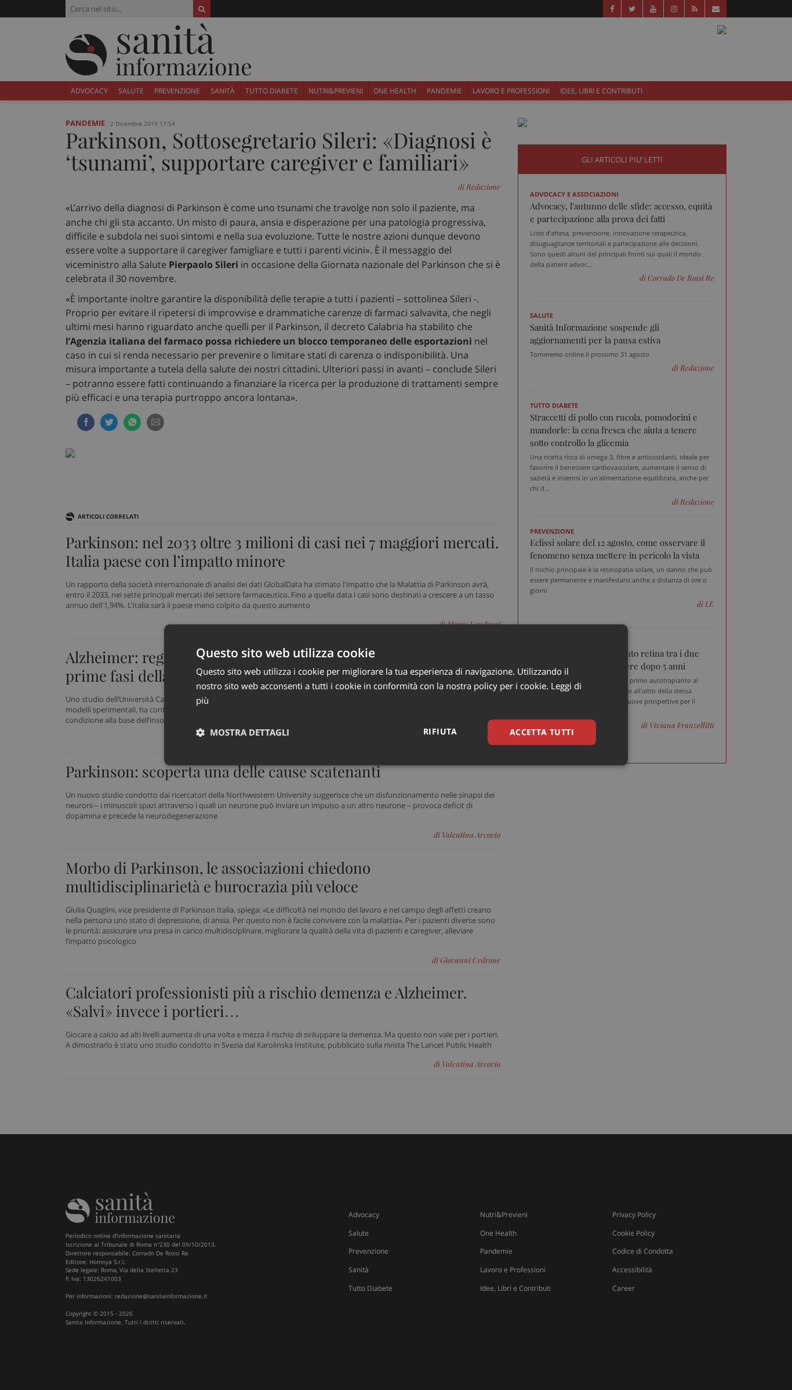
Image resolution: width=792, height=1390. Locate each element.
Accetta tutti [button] (542, 731)
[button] (242, 732)
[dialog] (396, 694)
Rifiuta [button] (440, 731)
